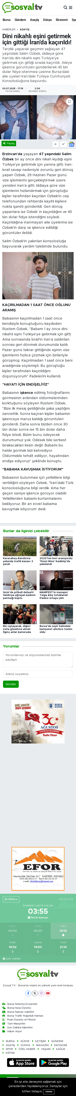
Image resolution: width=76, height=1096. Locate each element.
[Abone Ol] (72, 143)
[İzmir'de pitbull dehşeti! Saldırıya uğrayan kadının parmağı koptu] (20, 580)
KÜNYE (25, 1041)
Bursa (6, 20)
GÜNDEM (57, 1041)
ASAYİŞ (24, 29)
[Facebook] (28, 993)
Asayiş (34, 20)
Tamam (48, 1092)
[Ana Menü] (70, 7)
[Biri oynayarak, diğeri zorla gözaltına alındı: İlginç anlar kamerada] (20, 614)
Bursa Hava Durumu (19, 1008)
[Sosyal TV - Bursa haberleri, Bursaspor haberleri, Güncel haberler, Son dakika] (22, 8)
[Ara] (65, 7)
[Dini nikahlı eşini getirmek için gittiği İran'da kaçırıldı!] (38, 117)
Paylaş (11, 143)
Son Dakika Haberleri (20, 1027)
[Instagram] (41, 993)
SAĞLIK (60, 1049)
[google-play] (54, 1062)
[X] (35, 993)
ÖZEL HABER (27, 1049)
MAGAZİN (42, 1045)
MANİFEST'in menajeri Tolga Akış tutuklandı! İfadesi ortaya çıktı (54, 595)
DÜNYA (25, 1045)
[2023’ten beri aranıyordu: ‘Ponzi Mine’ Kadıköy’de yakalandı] (56, 546)
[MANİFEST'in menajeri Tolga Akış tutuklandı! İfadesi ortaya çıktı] (56, 580)
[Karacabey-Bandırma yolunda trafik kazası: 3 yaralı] (20, 546)
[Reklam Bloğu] (38, 868)
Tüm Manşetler (16, 1023)
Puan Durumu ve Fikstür (21, 1019)
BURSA (10, 1041)
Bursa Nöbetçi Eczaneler (22, 1004)
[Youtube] (48, 993)
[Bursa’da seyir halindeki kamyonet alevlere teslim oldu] (56, 614)
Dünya (47, 20)
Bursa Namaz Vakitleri (20, 1012)
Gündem (20, 20)
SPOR (9, 1049)
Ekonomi (62, 20)
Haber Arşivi (14, 1031)
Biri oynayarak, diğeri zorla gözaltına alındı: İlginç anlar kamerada (17, 629)
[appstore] (22, 1062)
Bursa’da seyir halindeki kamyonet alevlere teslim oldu (56, 629)
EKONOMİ (60, 1045)
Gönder (10, 684)
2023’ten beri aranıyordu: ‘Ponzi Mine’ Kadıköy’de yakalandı (56, 561)
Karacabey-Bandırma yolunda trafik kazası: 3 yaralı (18, 561)
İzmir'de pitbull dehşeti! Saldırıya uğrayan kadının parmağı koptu (19, 595)
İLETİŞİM (40, 1041)
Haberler (8, 29)
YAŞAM (45, 1049)
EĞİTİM (10, 1053)
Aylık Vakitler (13, 959)
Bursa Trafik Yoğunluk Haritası (25, 1015)
